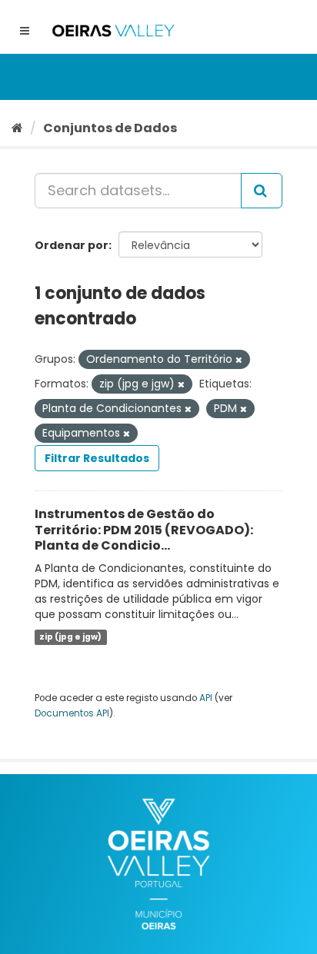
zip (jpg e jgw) (70, 637)
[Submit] (261, 190)
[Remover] (238, 360)
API (205, 698)
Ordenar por (71, 245)
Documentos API (72, 713)
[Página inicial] (17, 128)
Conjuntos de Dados (110, 128)
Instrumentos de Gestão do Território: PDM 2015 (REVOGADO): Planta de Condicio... (144, 530)
